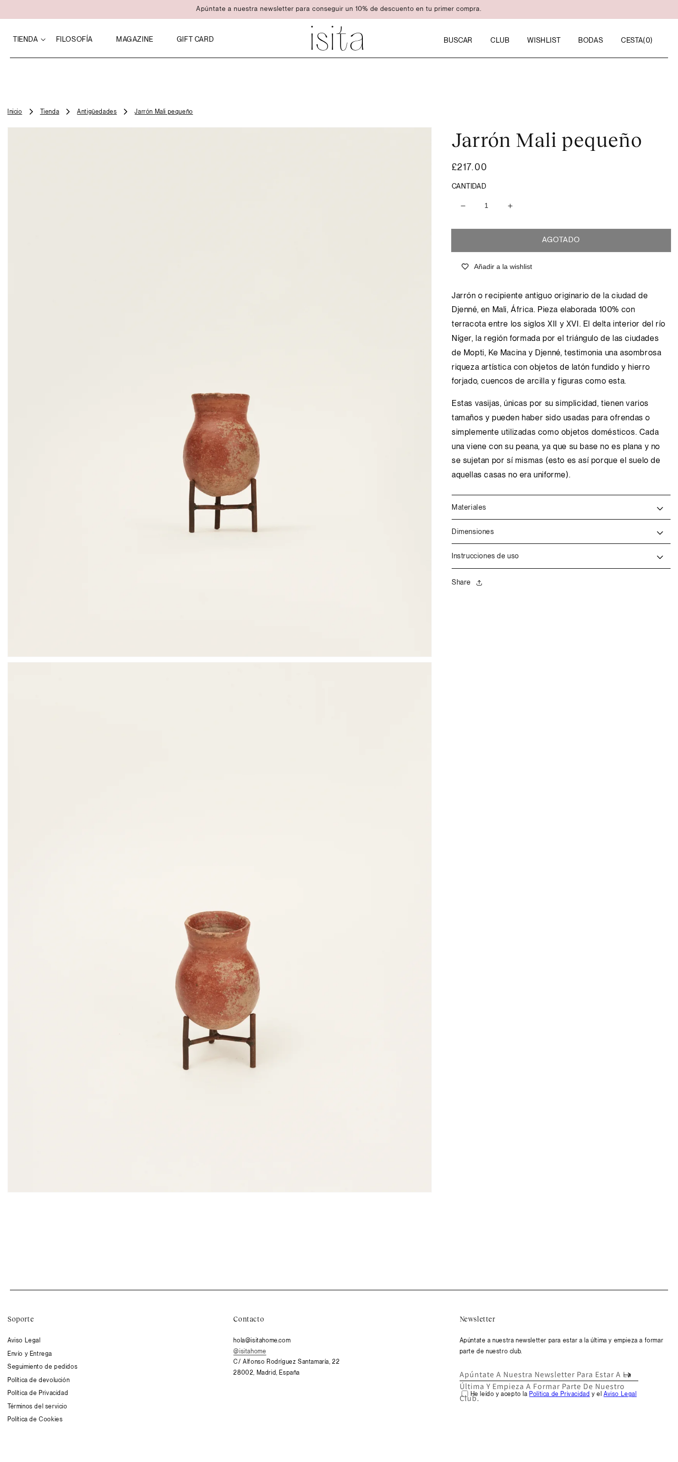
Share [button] (461, 582)
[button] (458, 40)
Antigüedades (97, 111)
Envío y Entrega (29, 1353)
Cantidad (469, 186)
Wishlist (543, 40)
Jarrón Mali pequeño (164, 111)
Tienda (50, 111)
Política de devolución (38, 1380)
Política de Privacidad (37, 1393)
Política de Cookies (35, 1419)
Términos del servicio (37, 1406)
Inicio (14, 111)
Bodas (590, 40)
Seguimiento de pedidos (42, 1366)
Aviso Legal (24, 1340)
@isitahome (249, 1351)
